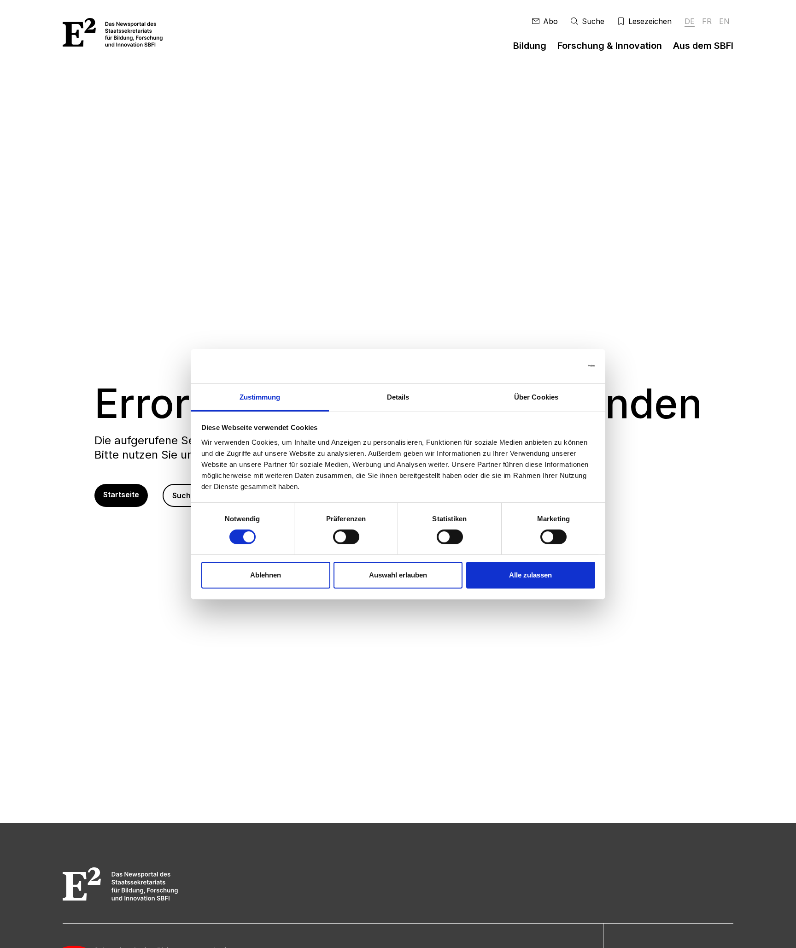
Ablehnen (265, 575)
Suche (183, 495)
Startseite (121, 494)
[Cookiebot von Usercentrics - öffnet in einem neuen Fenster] (555, 366)
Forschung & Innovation (609, 45)
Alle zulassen (530, 575)
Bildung (529, 45)
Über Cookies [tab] (536, 396)
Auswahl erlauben (398, 575)
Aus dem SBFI (703, 45)
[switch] (346, 537)
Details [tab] (398, 396)
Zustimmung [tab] (260, 396)
